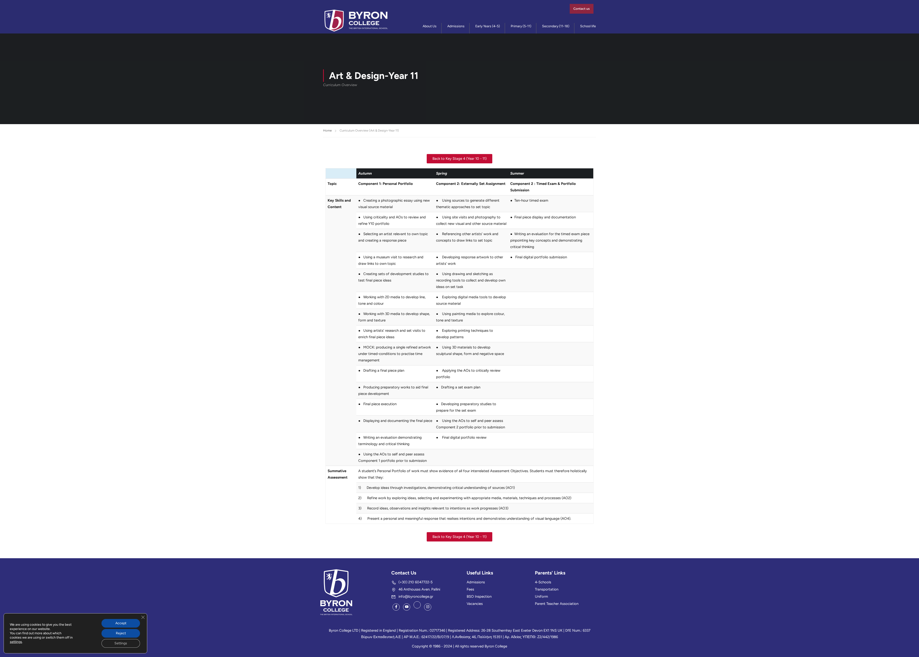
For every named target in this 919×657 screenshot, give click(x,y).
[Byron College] (336, 592)
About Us (430, 26)
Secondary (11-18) (555, 26)
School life (588, 26)
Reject (121, 633)
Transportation (546, 589)
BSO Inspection (479, 596)
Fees (470, 589)
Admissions (456, 26)
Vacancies (475, 604)
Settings (120, 643)
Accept (120, 623)
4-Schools (543, 582)
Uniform (541, 596)
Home (327, 130)
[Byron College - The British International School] (356, 20)
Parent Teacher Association (556, 604)
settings (16, 642)
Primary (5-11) (521, 26)
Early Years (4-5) (487, 26)
